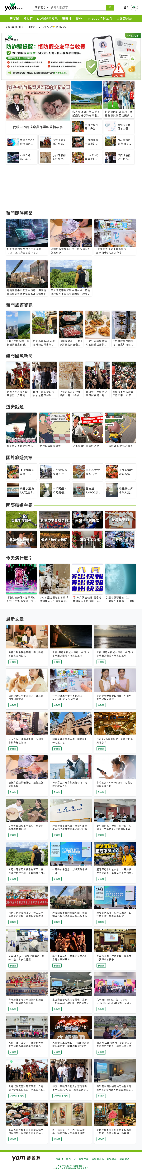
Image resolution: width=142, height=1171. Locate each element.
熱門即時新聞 (19, 213)
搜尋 (79, 19)
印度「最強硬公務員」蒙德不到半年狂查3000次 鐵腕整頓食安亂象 (70, 1090)
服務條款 (84, 1158)
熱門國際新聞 (19, 356)
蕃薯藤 (13, 6)
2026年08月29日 (16, 27)
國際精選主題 (19, 505)
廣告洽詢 (125, 1158)
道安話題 (15, 406)
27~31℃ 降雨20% (52, 26)
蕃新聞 (14, 19)
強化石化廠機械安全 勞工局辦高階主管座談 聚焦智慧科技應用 (25, 916)
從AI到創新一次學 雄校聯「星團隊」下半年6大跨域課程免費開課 (115, 829)
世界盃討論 (124, 19)
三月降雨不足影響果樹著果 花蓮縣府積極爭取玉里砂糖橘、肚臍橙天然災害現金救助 (25, 873)
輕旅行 (28, 19)
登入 (127, 7)
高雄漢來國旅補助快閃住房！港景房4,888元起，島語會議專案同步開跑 (115, 1090)
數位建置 (112, 1158)
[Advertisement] (71, 187)
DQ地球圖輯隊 (47, 19)
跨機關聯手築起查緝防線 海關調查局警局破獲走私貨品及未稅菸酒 (69, 916)
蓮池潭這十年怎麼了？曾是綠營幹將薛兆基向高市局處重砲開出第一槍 (114, 873)
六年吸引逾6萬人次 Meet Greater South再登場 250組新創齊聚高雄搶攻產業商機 (114, 1003)
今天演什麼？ (19, 558)
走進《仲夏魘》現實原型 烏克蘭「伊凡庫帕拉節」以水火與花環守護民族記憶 (25, 1090)
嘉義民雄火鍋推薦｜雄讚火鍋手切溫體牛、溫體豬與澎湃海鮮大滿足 (25, 1133)
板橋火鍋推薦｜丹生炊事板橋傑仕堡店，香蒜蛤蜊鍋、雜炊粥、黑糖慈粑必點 (114, 1133)
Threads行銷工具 (99, 19)
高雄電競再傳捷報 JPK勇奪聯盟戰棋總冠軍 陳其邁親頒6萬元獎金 (70, 1046)
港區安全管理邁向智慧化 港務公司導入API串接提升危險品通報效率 (70, 1003)
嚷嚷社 (67, 19)
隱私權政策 (98, 1158)
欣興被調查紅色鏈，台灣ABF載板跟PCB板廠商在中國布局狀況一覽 (69, 829)
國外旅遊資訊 (19, 457)
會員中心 (71, 1158)
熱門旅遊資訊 (19, 305)
